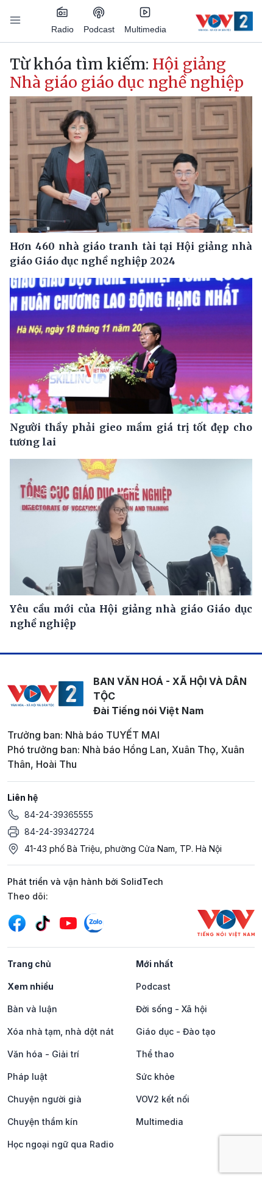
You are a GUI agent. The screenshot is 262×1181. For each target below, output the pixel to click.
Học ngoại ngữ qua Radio (60, 1144)
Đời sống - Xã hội (171, 1009)
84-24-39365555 (58, 814)
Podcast (99, 29)
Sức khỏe (155, 1076)
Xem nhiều (30, 986)
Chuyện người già (44, 1099)
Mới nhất (154, 964)
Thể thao (155, 1054)
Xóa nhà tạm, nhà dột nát (60, 1031)
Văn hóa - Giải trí (43, 1054)
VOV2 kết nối (162, 1099)
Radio (62, 29)
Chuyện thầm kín (42, 1121)
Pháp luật (27, 1076)
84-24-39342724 (59, 831)
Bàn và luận (32, 1009)
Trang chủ (29, 964)
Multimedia (145, 29)
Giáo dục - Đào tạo (176, 1031)
